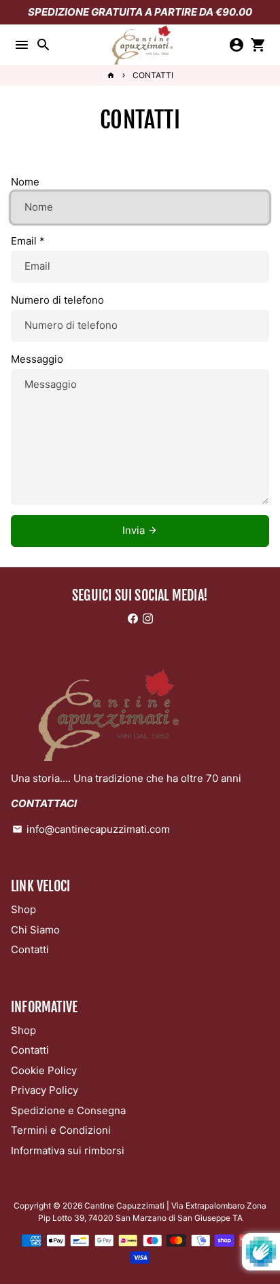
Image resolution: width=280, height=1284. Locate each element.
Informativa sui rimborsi (67, 1150)
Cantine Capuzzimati (124, 1205)
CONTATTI (153, 75)
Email (28, 240)
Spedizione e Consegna (68, 1110)
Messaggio (37, 359)
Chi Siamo (35, 929)
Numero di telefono (57, 299)
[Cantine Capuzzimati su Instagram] (148, 618)
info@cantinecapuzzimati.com (91, 829)
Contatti (30, 949)
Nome (25, 181)
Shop (23, 909)
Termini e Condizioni (61, 1130)
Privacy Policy (44, 1090)
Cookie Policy (44, 1070)
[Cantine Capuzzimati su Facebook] (133, 618)
